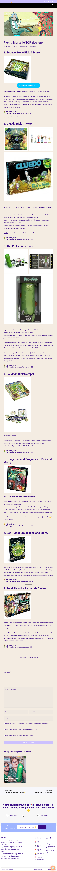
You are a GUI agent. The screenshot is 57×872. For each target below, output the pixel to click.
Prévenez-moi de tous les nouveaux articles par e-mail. (19, 735)
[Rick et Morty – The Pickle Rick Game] (15, 769)
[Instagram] (50, 1)
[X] (46, 1)
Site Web (7, 718)
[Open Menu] (55, 5)
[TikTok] (52, 1)
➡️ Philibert (28, 85)
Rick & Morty (7, 672)
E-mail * (33, 712)
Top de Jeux (33, 46)
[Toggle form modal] (44, 1)
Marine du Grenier (7, 46)
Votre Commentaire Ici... (11, 689)
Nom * (6, 712)
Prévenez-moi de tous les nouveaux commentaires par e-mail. (21, 729)
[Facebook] (48, 1)
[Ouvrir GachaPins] (52, 867)
